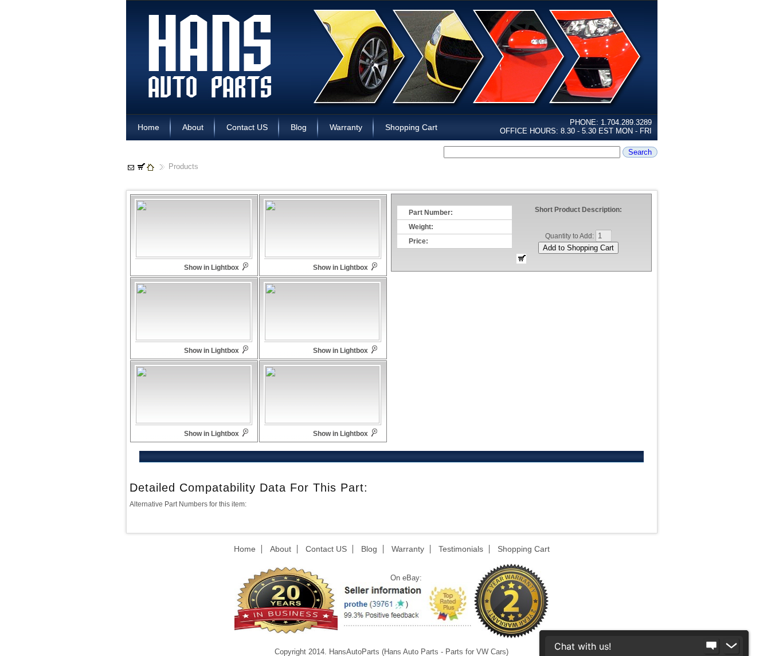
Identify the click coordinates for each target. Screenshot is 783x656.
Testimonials (461, 548)
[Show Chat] (711, 646)
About (192, 127)
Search (640, 152)
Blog (299, 127)
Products (183, 166)
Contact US (247, 127)
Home (148, 127)
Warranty (346, 127)
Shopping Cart (411, 127)
